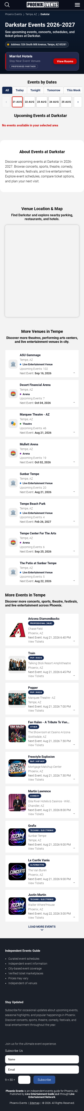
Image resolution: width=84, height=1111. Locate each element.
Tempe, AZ (31, 14)
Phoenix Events (13, 14)
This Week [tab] (73, 90)
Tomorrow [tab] (53, 90)
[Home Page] (43, 5)
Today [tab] (20, 90)
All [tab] (7, 90)
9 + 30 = (10, 1079)
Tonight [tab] (35, 90)
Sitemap (35, 1102)
